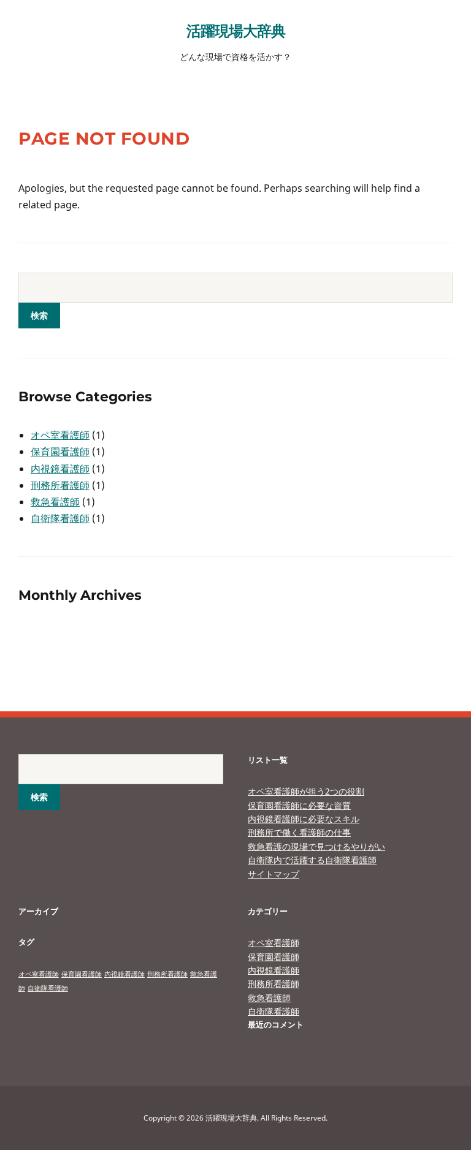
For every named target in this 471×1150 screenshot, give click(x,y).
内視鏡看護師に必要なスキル (303, 819)
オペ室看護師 (60, 435)
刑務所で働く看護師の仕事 (299, 832)
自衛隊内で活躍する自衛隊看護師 (312, 860)
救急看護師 (55, 502)
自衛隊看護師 (60, 518)
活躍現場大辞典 (235, 30)
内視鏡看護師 (60, 468)
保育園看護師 (60, 451)
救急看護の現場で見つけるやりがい (316, 846)
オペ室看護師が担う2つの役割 (306, 791)
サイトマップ (273, 874)
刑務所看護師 (60, 485)
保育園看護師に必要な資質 (299, 805)
